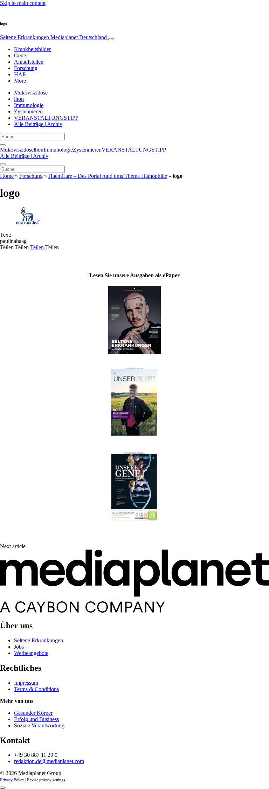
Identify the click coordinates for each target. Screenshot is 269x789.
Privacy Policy (12, 779)
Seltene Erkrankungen (53, 37)
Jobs (19, 647)
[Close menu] (3, 164)
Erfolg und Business (36, 719)
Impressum (26, 683)
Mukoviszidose (31, 93)
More (20, 81)
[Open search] (3, 145)
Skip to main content (23, 3)
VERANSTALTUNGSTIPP (46, 118)
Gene (20, 55)
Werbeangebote (31, 653)
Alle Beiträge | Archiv (38, 124)
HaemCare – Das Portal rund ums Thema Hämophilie (107, 176)
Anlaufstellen (28, 62)
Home (7, 176)
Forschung (25, 68)
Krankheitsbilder (32, 49)
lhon (19, 99)
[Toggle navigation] (111, 39)
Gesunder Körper (33, 713)
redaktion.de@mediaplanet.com (49, 761)
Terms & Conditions (36, 689)
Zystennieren (28, 111)
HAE (20, 74)
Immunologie (28, 105)
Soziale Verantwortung (39, 725)
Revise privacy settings (46, 779)
